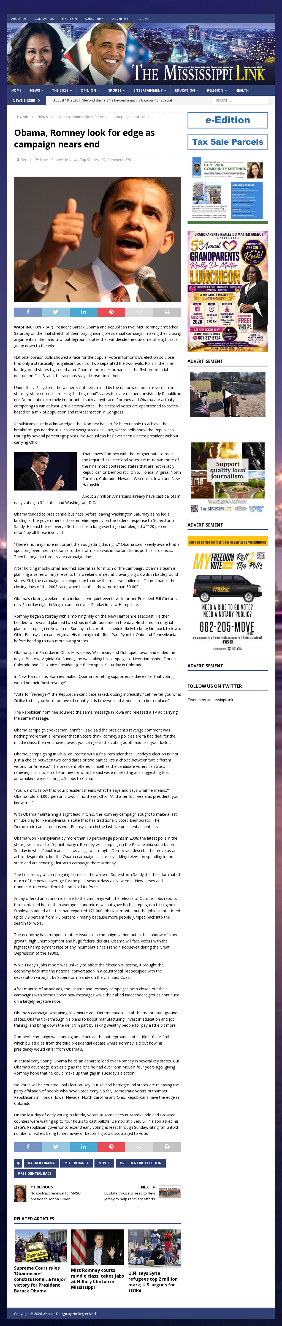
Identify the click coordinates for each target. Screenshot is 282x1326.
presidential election (141, 1163)
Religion (215, 90)
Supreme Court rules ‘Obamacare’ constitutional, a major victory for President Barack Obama (40, 1279)
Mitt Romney (76, 1163)
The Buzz (60, 90)
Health (242, 90)
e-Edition (69, 19)
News (35, 90)
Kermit (26, 159)
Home (16, 90)
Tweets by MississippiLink (210, 699)
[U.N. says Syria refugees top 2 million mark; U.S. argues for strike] (154, 1248)
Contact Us (44, 19)
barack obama (41, 1163)
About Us (18, 19)
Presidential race (34, 1173)
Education (185, 90)
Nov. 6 (104, 1163)
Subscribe (93, 19)
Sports (114, 90)
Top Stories (89, 159)
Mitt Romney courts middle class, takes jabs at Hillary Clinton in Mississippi (97, 1278)
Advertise (120, 19)
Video (144, 19)
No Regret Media (85, 1313)
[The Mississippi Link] (141, 81)
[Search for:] (240, 100)
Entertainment (148, 90)
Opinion (88, 90)
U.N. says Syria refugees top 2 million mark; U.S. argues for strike (153, 1281)
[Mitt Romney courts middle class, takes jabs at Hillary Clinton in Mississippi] (97, 1247)
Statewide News (64, 159)
